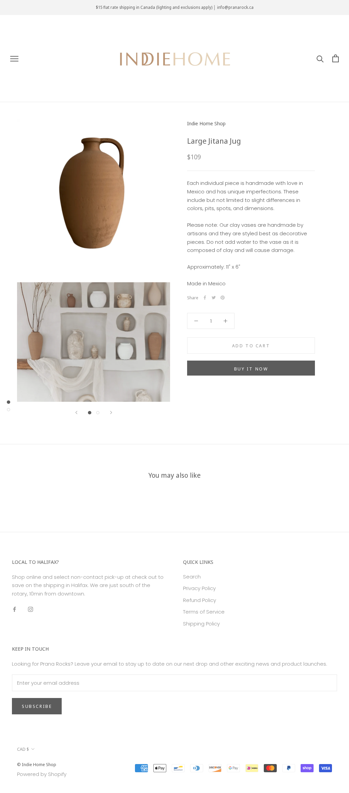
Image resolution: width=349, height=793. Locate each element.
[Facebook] (205, 298)
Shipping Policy (201, 623)
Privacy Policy (199, 588)
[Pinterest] (223, 298)
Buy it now (251, 369)
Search (192, 576)
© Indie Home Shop (36, 764)
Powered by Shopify (41, 774)
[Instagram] (30, 609)
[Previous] (76, 412)
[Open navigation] (14, 58)
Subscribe (37, 706)
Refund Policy (199, 600)
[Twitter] (214, 298)
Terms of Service (204, 611)
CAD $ (23, 749)
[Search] (320, 58)
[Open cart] (335, 58)
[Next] (111, 412)
